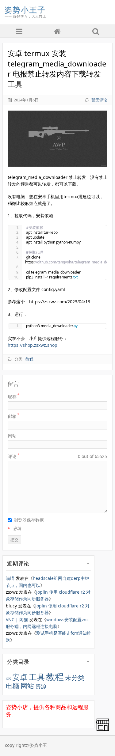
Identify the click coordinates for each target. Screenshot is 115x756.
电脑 (12, 685)
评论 (12, 456)
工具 (37, 676)
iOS (8, 679)
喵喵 (10, 578)
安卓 (20, 677)
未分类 (74, 677)
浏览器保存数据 (29, 520)
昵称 (12, 396)
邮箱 (12, 416)
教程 (55, 677)
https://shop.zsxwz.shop (32, 345)
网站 (12, 435)
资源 (40, 686)
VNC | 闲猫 (17, 619)
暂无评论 (99, 100)
